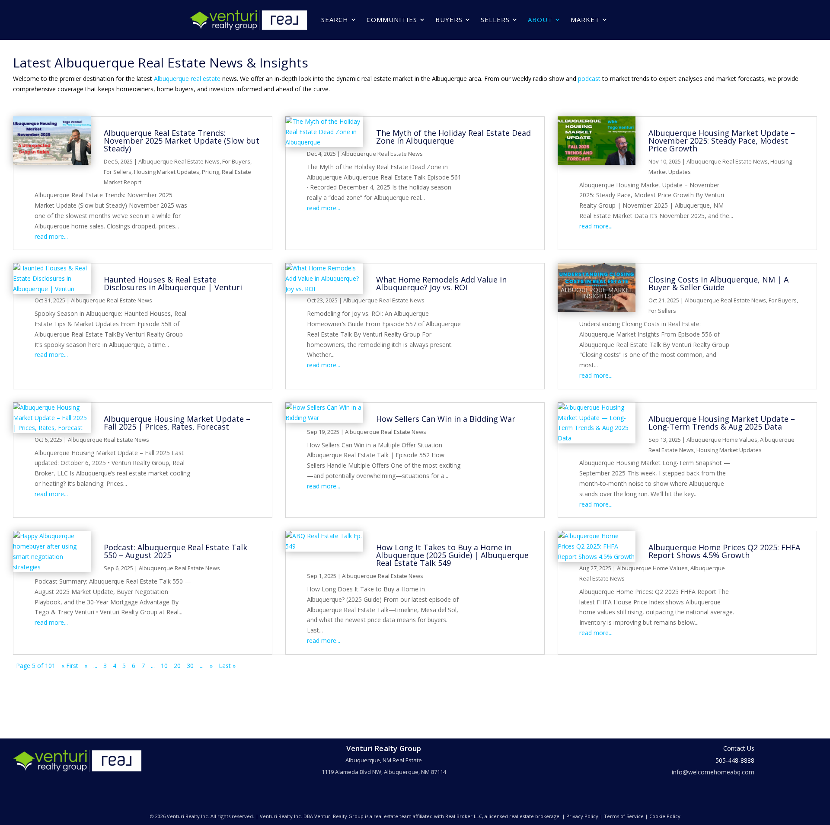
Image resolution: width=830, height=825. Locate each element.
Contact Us (738, 748)
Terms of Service (624, 816)
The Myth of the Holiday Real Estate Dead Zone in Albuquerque (453, 137)
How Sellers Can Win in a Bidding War (445, 419)
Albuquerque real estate (187, 78)
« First (69, 665)
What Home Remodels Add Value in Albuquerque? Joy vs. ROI (441, 283)
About (540, 19)
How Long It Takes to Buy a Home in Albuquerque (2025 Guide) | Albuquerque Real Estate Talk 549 (452, 555)
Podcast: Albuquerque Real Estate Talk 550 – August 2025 (175, 551)
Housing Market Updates (166, 172)
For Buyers (236, 161)
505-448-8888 (734, 760)
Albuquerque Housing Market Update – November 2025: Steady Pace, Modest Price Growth (721, 141)
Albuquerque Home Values (721, 439)
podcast (589, 78)
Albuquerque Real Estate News (179, 161)
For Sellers (117, 172)
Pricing (210, 172)
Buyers (449, 19)
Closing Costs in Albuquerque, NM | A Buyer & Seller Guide (718, 283)
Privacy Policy (582, 816)
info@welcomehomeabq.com (713, 772)
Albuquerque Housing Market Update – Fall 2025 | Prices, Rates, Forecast (177, 423)
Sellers (495, 19)
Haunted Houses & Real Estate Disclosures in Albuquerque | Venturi (173, 283)
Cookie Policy (664, 816)
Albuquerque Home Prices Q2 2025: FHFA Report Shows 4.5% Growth (724, 551)
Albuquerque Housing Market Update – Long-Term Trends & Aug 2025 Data (721, 423)
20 (177, 665)
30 (190, 665)
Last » (227, 665)
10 (164, 665)
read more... (51, 236)
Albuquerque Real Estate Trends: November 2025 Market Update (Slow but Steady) (181, 141)
